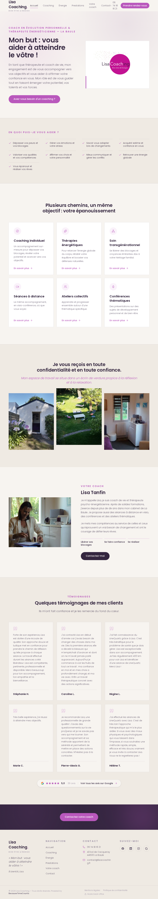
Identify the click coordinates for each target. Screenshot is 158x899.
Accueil (34, 5)
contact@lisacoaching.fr (99, 861)
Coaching (48, 5)
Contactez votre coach (79, 816)
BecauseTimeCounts (19, 893)
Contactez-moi (95, 555)
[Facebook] (123, 848)
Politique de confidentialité (115, 890)
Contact (105, 5)
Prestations (78, 5)
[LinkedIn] (131, 848)
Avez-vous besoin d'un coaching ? (34, 99)
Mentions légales (92, 890)
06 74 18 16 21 (115, 5)
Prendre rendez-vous (135, 5)
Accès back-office (95, 894)
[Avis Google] (146, 848)
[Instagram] (138, 848)
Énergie (63, 5)
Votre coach (92, 5)
